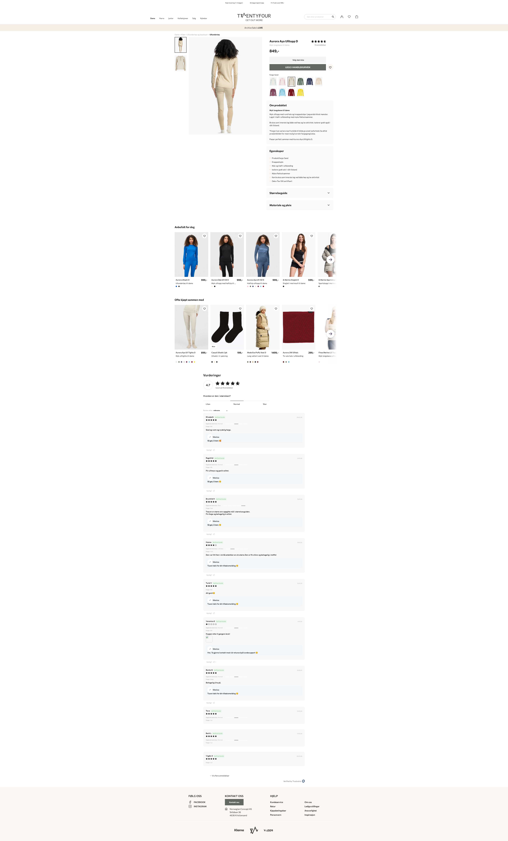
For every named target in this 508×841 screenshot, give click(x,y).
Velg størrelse (298, 60)
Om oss (308, 802)
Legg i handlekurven (297, 67)
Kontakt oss (234, 802)
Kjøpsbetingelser (278, 810)
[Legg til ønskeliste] (330, 67)
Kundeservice (276, 802)
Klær (183, 34)
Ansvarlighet (311, 810)
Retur (273, 806)
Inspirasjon (310, 815)
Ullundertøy (215, 34)
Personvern (275, 815)
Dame (177, 34)
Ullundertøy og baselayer (197, 34)
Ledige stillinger (312, 806)
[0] (349, 16)
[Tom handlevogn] (356, 16)
